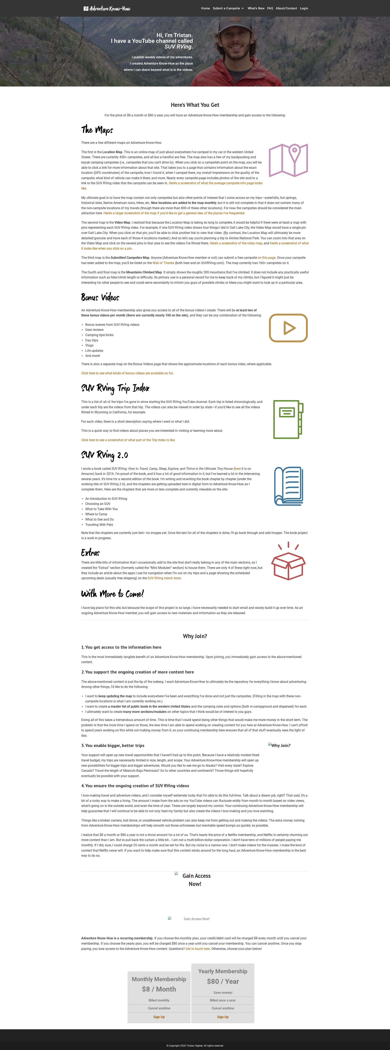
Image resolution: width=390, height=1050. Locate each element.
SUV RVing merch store (164, 578)
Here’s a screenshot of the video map (236, 243)
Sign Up (159, 1017)
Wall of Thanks (163, 263)
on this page (266, 258)
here (238, 469)
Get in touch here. (198, 949)
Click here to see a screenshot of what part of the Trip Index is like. (128, 440)
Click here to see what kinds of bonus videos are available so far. (127, 373)
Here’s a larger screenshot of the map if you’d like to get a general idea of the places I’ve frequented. (174, 213)
